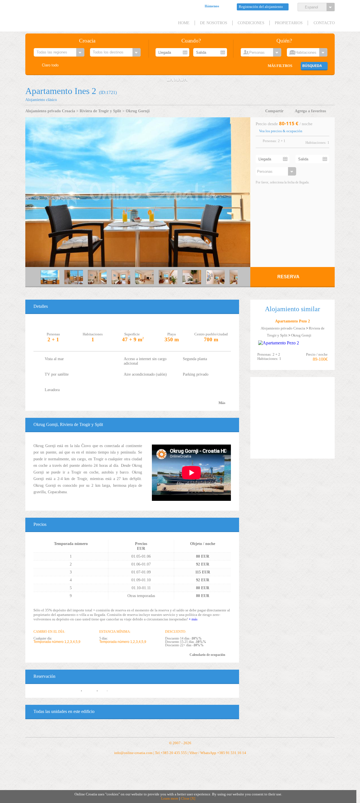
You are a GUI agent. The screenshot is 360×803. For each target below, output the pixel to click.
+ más (193, 619)
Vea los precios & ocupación (280, 131)
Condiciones (251, 23)
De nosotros (213, 23)
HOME (184, 23)
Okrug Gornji (138, 111)
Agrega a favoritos (310, 111)
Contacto (324, 23)
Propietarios (289, 23)
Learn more (169, 798)
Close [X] (188, 798)
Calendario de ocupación (207, 654)
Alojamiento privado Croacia (50, 111)
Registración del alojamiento (261, 7)
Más (222, 403)
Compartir (274, 111)
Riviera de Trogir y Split (100, 111)
